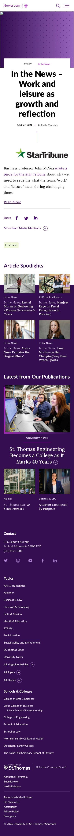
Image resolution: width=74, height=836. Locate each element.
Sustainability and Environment (22, 642)
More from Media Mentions (22, 228)
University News (13, 657)
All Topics (9, 672)
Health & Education (15, 621)
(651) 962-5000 (13, 551)
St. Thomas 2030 (14, 650)
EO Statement (11, 802)
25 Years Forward (17, 506)
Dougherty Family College (19, 746)
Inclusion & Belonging (16, 607)
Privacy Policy (11, 811)
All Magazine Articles (16, 664)
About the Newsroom (16, 777)
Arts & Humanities (14, 586)
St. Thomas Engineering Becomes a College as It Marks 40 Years (37, 455)
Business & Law (13, 600)
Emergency (10, 816)
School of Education (16, 724)
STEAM (8, 628)
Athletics (9, 593)
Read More (12, 202)
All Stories (10, 680)
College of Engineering (17, 717)
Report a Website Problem (18, 797)
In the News (44, 64)
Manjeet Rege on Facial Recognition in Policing (53, 308)
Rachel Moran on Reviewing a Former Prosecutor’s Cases (19, 308)
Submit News (11, 781)
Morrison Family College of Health (23, 738)
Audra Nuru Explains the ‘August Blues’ (17, 352)
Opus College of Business (23, 708)
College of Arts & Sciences (19, 699)
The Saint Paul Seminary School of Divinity (29, 753)
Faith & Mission (13, 614)
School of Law (12, 731)
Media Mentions (49, 125)
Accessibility (10, 807)
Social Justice (12, 635)
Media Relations (12, 786)
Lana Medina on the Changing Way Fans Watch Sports (53, 354)
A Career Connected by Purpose (53, 506)
